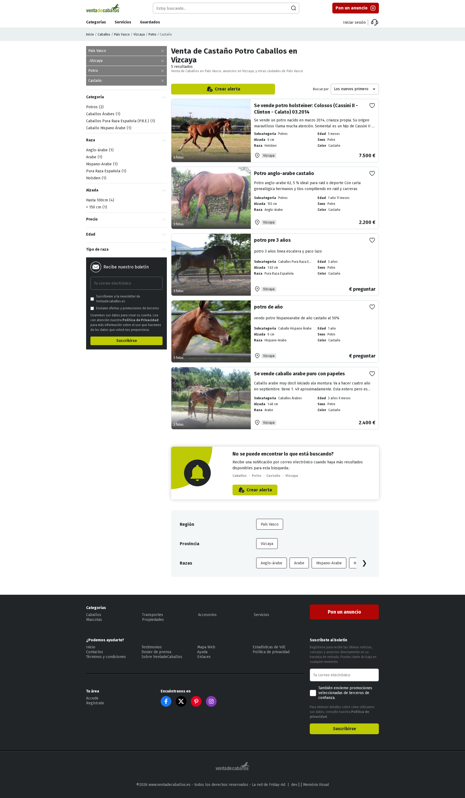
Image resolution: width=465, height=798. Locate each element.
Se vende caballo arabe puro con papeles (299, 374)
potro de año (268, 307)
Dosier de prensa (156, 652)
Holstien (95, 178)
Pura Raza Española (105, 171)
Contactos (94, 652)
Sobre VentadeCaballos (162, 656)
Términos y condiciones (106, 656)
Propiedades (153, 619)
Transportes (152, 614)
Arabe (299, 563)
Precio (92, 219)
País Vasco (122, 34)
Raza (90, 140)
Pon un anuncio (352, 7)
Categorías (96, 22)
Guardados (150, 22)
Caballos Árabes (102, 114)
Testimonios (152, 647)
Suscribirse (126, 340)
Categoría (95, 97)
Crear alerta (227, 89)
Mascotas (94, 619)
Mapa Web (206, 647)
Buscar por (321, 89)
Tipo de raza (97, 249)
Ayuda (202, 652)
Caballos (104, 34)
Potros (94, 107)
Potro (152, 34)
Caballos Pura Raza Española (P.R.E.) (120, 121)
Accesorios (207, 614)
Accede (92, 698)
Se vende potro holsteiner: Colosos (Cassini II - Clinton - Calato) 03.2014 (306, 109)
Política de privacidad (271, 652)
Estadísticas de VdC (269, 647)
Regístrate (95, 703)
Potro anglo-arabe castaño (284, 173)
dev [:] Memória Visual (310, 784)
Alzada (92, 190)
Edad (90, 234)
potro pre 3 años (272, 240)
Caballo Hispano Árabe (108, 128)
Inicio (90, 34)
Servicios (123, 22)
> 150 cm (96, 207)
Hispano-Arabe (329, 563)
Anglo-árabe (271, 563)
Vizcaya (139, 34)
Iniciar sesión (354, 22)
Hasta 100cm (99, 200)
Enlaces (204, 656)
